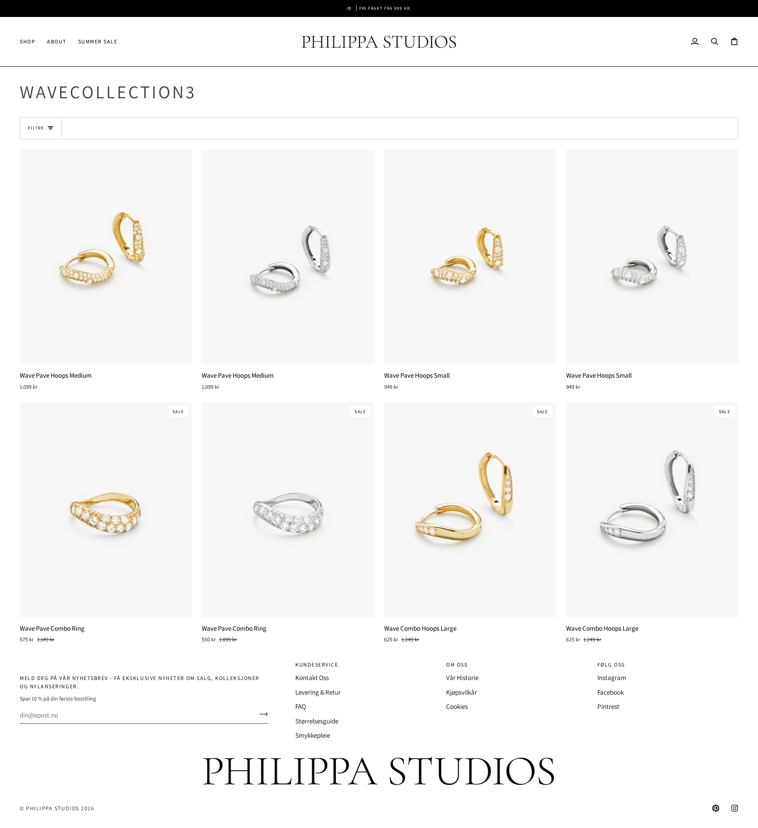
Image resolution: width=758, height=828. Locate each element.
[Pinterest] (715, 808)
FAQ (300, 706)
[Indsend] (261, 714)
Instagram (611, 677)
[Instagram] (734, 808)
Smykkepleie (312, 735)
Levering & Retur (318, 692)
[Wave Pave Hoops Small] (470, 256)
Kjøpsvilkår (461, 692)
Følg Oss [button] (611, 664)
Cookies (457, 706)
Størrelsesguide (316, 721)
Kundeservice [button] (316, 664)
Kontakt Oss (312, 677)
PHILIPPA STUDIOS (52, 808)
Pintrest (608, 706)
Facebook (610, 692)
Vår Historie (462, 677)
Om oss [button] (456, 664)
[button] (30, 41)
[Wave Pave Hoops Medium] (106, 256)
